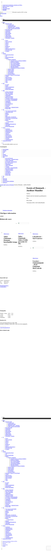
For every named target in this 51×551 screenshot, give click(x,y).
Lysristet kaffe (11, 423)
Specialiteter (5, 155)
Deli (3, 481)
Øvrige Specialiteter (9, 487)
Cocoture (7, 166)
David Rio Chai (8, 448)
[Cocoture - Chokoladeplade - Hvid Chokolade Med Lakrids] (38, 248)
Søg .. (4, 19)
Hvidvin (7, 512)
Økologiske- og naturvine (10, 515)
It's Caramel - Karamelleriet (11, 161)
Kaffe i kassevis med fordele (14, 426)
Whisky (7, 456)
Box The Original (9, 163)
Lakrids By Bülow (9, 170)
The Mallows (8, 172)
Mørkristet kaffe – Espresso (13, 425)
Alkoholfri (5, 180)
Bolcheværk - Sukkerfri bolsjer (11, 159)
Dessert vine (7, 517)
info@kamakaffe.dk (5, 327)
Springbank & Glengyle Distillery (18, 466)
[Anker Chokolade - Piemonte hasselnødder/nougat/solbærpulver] (9, 232)
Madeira (7, 520)
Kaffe (4, 152)
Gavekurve (7, 526)
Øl (3, 177)
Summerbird (7, 164)
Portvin (6, 518)
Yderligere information (7, 210)
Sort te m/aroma (8, 439)
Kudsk (6, 483)
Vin (3, 176)
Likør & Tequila (8, 476)
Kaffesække (7, 432)
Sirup (6, 479)
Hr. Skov (7, 482)
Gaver (4, 525)
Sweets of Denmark (10, 184)
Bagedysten (7, 173)
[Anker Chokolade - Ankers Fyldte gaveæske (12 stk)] (23, 223)
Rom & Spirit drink (9, 455)
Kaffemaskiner (8, 434)
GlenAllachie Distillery (15, 463)
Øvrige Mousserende (9, 524)
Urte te (6, 443)
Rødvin (6, 511)
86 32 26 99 (3, 326)
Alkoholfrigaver (8, 535)
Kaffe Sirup (7, 430)
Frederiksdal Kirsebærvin (10, 522)
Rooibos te (7, 444)
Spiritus (4, 154)
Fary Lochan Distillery (15, 461)
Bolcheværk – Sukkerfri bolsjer (11, 505)
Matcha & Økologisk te (10, 446)
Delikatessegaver (8, 529)
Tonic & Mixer (8, 477)
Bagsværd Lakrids (9, 169)
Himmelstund (8, 486)
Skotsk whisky (11, 467)
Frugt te (7, 445)
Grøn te (6, 440)
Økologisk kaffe (8, 427)
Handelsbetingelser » (4, 285)
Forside (1, 184)
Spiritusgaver (8, 532)
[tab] (7, 210)
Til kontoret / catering (9, 436)
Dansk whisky (11, 468)
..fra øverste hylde (9, 510)
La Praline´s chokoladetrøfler (11, 167)
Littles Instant (8, 433)
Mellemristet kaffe (12, 424)
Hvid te (6, 442)
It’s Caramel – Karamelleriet (11, 498)
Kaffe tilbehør (8, 431)
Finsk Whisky (11, 469)
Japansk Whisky (11, 472)
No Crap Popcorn (9, 158)
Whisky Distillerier (12, 457)
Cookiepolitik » (3, 286)
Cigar (6, 480)
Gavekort (7, 536)
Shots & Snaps (8, 475)
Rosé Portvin (10, 519)
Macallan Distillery (15, 464)
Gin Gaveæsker (8, 534)
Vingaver (7, 531)
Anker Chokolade (9, 165)
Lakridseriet (7, 171)
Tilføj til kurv (6, 233)
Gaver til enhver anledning (8, 181)
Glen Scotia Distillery (15, 462)
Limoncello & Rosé (9, 452)
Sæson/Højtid (5, 149)
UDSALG (5, 182)
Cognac (7, 474)
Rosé (6, 513)
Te (3, 153)
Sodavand (5, 178)
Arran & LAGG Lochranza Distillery (18, 458)
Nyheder (4, 150)
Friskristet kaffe (8, 421)
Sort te (6, 438)
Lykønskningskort (9, 537)
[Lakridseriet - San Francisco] (38, 232)
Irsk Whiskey (11, 470)
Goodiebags (7, 530)
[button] (1, 15)
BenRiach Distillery (15, 460)
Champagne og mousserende (11, 516)
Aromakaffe (7, 429)
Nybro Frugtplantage (9, 485)
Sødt (4, 157)
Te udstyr (7, 449)
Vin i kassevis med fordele (10, 509)
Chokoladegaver (8, 528)
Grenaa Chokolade (9, 160)
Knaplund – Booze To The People (12, 473)
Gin (6, 454)
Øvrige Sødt (7, 174)
